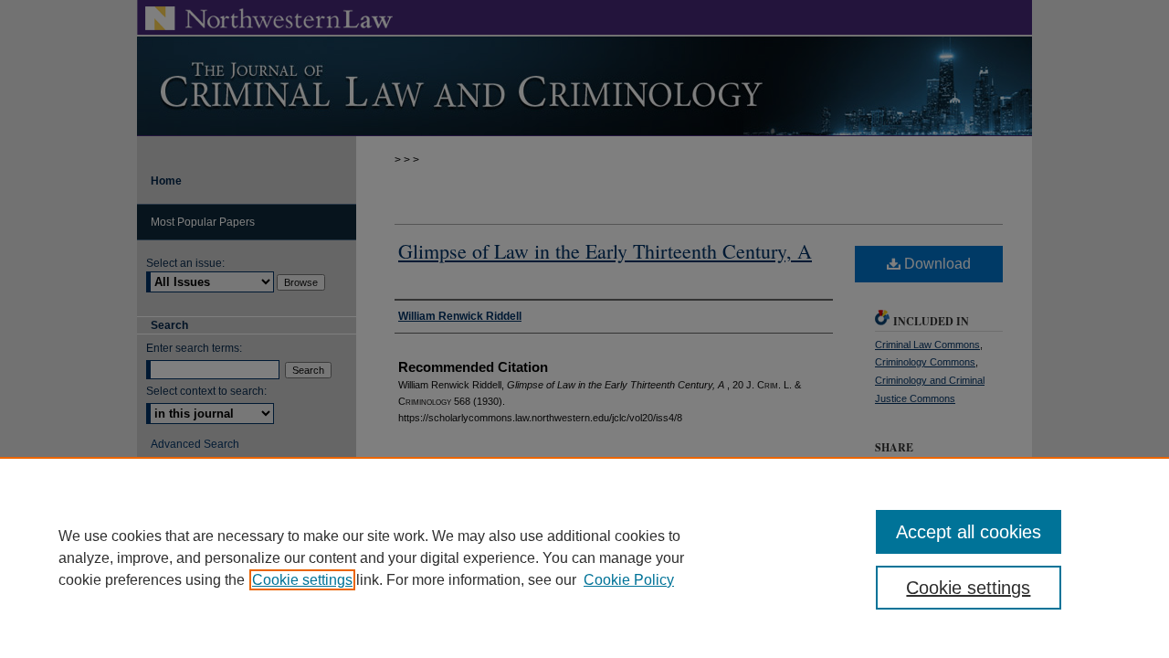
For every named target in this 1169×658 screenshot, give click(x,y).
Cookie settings (302, 580)
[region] (584, 557)
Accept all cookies (968, 532)
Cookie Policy (629, 580)
